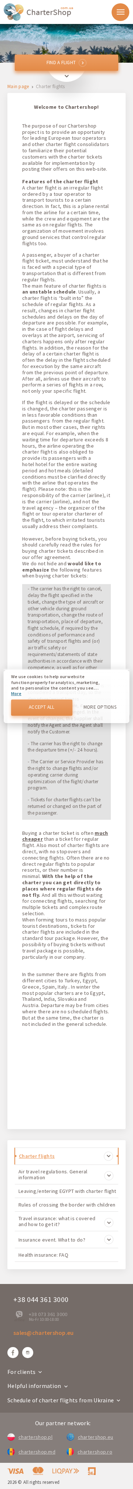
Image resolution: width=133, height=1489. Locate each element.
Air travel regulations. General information (53, 1174)
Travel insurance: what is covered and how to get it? (56, 1221)
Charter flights (37, 1156)
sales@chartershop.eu (43, 1332)
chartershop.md (36, 1451)
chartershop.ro (95, 1451)
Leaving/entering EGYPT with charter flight (67, 1191)
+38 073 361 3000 (48, 1314)
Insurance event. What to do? (51, 1239)
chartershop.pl (35, 1437)
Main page (18, 87)
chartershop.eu (95, 1437)
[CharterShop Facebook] (12, 1352)
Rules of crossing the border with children (67, 1205)
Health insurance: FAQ (43, 1255)
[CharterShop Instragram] (27, 1352)
